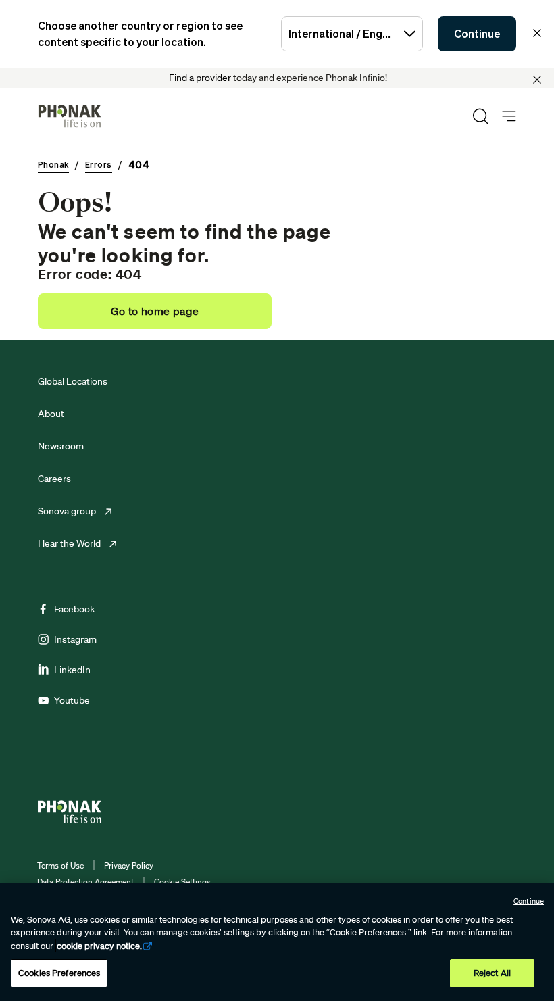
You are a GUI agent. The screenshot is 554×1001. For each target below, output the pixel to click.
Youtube (72, 700)
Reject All (492, 973)
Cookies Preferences (59, 973)
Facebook (74, 609)
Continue (477, 33)
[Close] (537, 80)
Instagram (75, 639)
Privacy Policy (128, 865)
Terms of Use (60, 865)
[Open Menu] (509, 116)
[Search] (480, 116)
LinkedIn (72, 670)
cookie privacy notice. (99, 946)
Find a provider (200, 78)
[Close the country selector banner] (537, 33)
